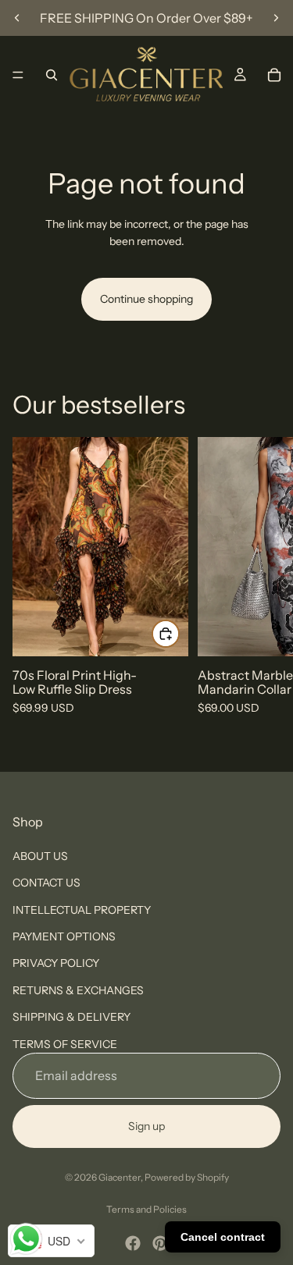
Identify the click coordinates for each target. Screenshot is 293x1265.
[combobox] (51, 1240)
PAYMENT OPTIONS (64, 936)
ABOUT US (40, 856)
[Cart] (274, 75)
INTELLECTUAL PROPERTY (82, 909)
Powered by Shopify (187, 1177)
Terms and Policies (146, 1209)
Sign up (146, 1126)
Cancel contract (222, 1237)
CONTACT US (46, 883)
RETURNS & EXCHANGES (78, 990)
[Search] (51, 75)
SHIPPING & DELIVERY (71, 1017)
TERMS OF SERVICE (65, 1043)
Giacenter (119, 1177)
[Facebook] (132, 1243)
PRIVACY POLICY (56, 963)
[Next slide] (276, 18)
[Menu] (18, 75)
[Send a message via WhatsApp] (26, 1239)
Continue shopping (146, 299)
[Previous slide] (17, 18)
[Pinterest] (160, 1243)
